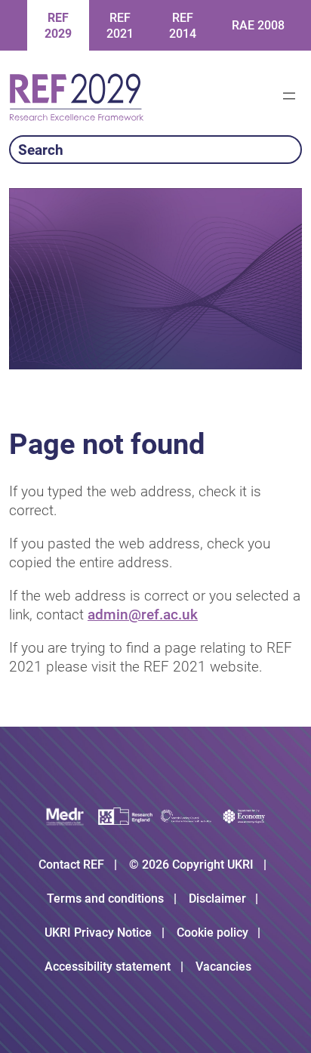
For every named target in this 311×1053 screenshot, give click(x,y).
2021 (120, 26)
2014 (182, 26)
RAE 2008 (258, 25)
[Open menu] (289, 96)
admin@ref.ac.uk (143, 614)
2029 (58, 26)
